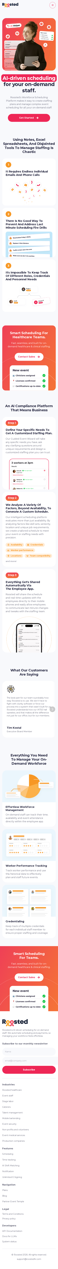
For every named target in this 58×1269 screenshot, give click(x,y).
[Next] (52, 709)
